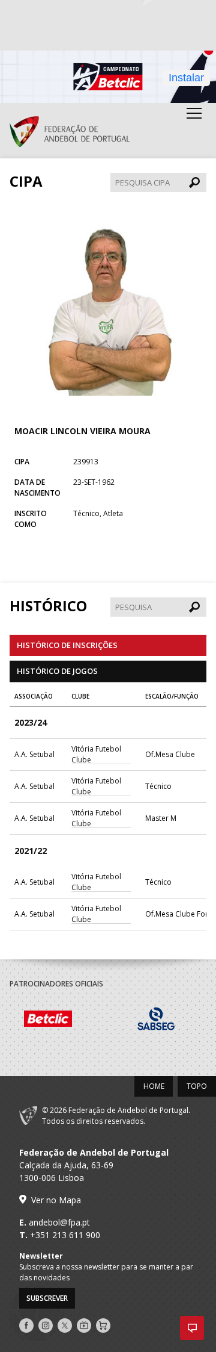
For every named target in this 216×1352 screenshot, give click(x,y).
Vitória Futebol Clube (96, 754)
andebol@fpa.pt (59, 1222)
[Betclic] (63, 1020)
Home (153, 1086)
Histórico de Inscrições (67, 645)
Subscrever (47, 1298)
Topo (197, 1086)
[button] (192, 1328)
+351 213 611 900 (65, 1235)
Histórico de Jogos (57, 670)
